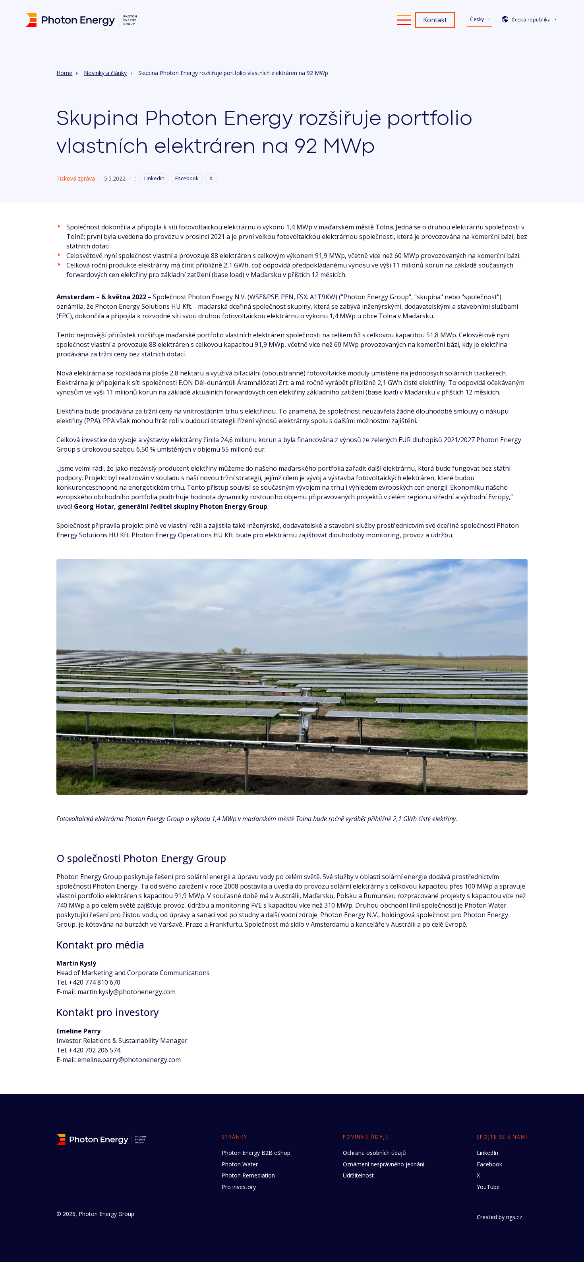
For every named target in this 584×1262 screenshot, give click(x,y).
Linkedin (154, 178)
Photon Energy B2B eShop (256, 1152)
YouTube (488, 1187)
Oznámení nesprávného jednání (383, 1164)
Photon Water (240, 1164)
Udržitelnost (358, 1175)
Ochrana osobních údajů (374, 1152)
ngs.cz (514, 1217)
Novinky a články (105, 73)
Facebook (187, 178)
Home (64, 73)
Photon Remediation (248, 1175)
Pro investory (239, 1187)
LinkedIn (487, 1152)
